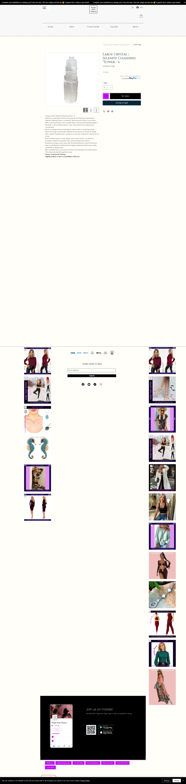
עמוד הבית (137, 45)
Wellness (50, 763)
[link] (141, 16)
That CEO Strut (122, 763)
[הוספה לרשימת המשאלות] (106, 96)
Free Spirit (50, 767)
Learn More (125, 78)
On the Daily (78, 763)
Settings (166, 780)
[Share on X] (104, 111)
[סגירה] (183, 780)
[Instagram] (100, 384)
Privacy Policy (85, 780)
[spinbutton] (107, 87)
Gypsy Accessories (63, 763)
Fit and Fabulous (92, 763)
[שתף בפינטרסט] (108, 111)
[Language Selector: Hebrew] (45, 7)
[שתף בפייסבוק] (112, 111)
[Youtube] (89, 384)
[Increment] (104, 87)
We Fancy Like (108, 763)
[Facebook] (83, 384)
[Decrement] (110, 87)
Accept (176, 780)
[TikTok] (95, 384)
